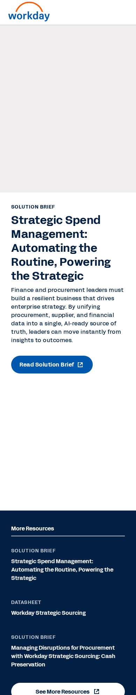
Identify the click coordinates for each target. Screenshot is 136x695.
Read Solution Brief (47, 365)
